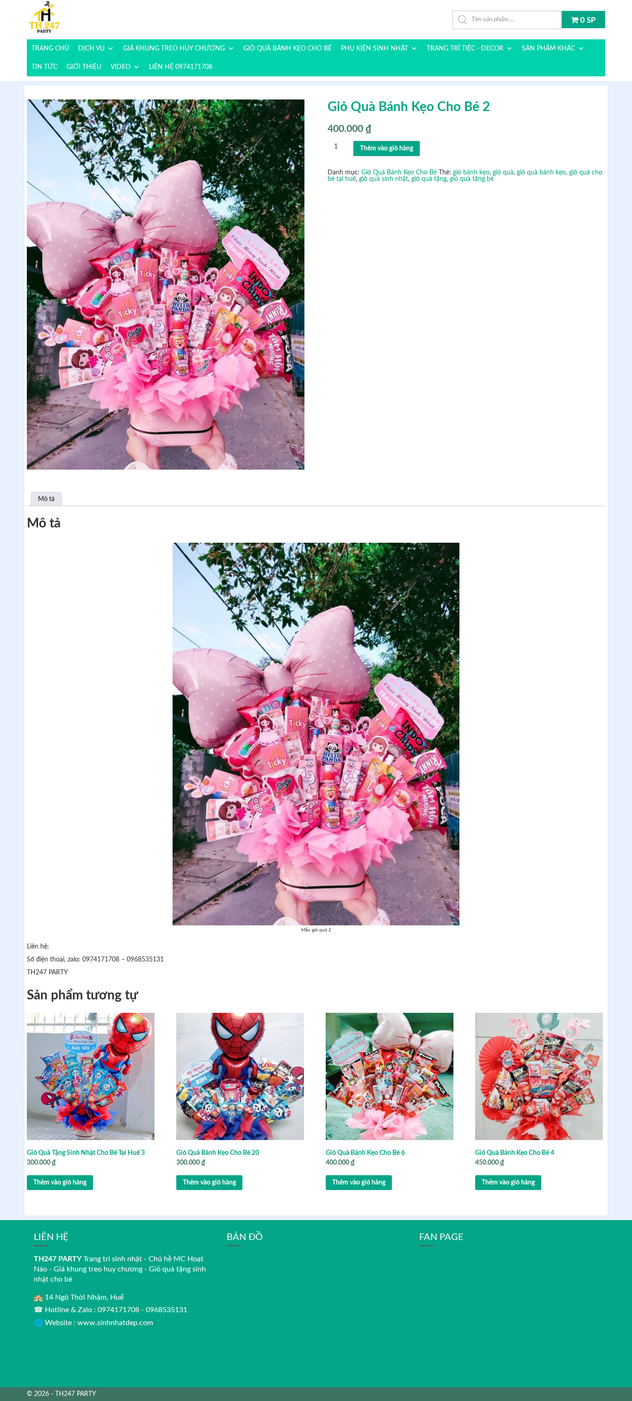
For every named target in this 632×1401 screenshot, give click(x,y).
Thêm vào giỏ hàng (386, 148)
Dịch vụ (91, 48)
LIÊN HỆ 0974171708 (180, 67)
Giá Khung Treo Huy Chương (174, 48)
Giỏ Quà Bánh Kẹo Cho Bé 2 (409, 106)
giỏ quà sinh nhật (383, 179)
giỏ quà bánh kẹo (541, 172)
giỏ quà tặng (428, 179)
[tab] (46, 499)
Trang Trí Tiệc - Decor (465, 48)
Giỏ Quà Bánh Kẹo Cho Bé (287, 48)
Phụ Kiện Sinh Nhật (374, 48)
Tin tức (44, 67)
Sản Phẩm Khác (548, 48)
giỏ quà (503, 172)
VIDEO (120, 67)
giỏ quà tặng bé (472, 179)
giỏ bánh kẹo (471, 172)
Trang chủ (50, 48)
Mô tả (46, 499)
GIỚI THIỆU (84, 67)
